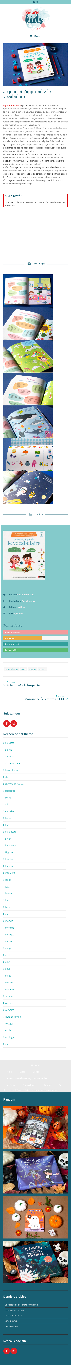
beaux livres (11, 770)
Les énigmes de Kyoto (15, 1310)
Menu (37, 36)
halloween (11, 845)
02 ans (18, 1090)
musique (9, 934)
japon (8, 879)
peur (7, 968)
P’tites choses (29, 1085)
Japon (36, 1071)
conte (8, 797)
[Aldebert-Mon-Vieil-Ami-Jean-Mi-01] (35, 1172)
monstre (9, 927)
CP (6, 804)
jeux (7, 886)
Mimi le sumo (11, 1321)
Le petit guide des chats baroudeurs (21, 1304)
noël (7, 955)
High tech (10, 852)
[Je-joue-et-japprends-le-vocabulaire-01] (35, 64)
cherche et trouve (14, 784)
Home (9, 1071)
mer (7, 914)
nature (8, 941)
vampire (9, 1010)
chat (7, 777)
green (8, 838)
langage (32, 669)
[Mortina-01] (35, 1127)
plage (8, 975)
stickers (9, 996)
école (23, 669)
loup (7, 900)
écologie (10, 1037)
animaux (10, 756)
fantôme (9, 818)
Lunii (7, 907)
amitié (8, 749)
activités (9, 743)
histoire (9, 859)
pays (7, 962)
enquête (9, 811)
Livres (22, 1071)
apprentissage (11, 669)
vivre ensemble (13, 1016)
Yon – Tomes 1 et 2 (13, 1315)
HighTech (10, 1085)
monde (9, 921)
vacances (10, 1003)
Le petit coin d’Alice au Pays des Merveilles (26, 1078)
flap (7, 825)
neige (8, 948)
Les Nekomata (11, 1326)
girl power (10, 832)
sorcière (9, 989)
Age (10, 1090)
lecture (9, 893)
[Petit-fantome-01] (35, 1217)
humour (9, 866)
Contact (48, 1085)
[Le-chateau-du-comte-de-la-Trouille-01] (35, 1262)
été (7, 1044)
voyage (9, 1023)
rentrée (42, 669)
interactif (10, 873)
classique (10, 790)
